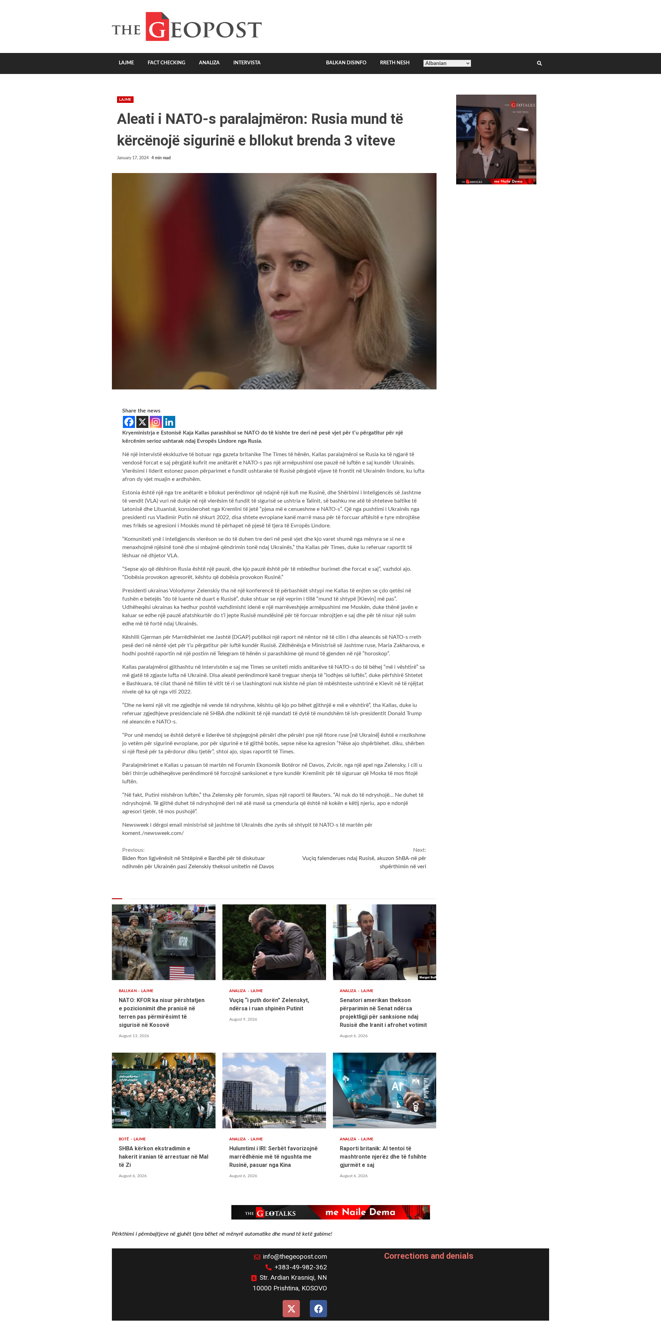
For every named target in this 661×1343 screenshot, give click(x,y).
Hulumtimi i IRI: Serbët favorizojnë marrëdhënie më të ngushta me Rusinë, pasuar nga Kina (274, 1090)
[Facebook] (129, 422)
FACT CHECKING (166, 63)
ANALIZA (209, 63)
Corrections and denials (428, 1256)
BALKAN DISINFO (346, 63)
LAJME (126, 63)
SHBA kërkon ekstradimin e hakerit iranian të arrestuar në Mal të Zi (164, 1090)
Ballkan (128, 991)
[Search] (539, 63)
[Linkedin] (169, 422)
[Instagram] (156, 422)
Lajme (125, 99)
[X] (142, 422)
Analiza (238, 991)
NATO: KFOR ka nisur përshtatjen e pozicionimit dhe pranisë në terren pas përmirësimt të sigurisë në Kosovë (164, 942)
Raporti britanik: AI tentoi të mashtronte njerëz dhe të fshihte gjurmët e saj (385, 1090)
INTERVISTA (247, 63)
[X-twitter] (291, 1308)
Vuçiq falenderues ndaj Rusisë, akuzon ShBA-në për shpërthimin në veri (364, 858)
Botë (124, 1139)
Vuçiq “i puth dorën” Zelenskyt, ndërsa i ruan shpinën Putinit (274, 942)
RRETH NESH (395, 63)
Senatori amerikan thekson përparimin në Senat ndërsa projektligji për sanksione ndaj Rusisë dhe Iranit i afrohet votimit (385, 942)
